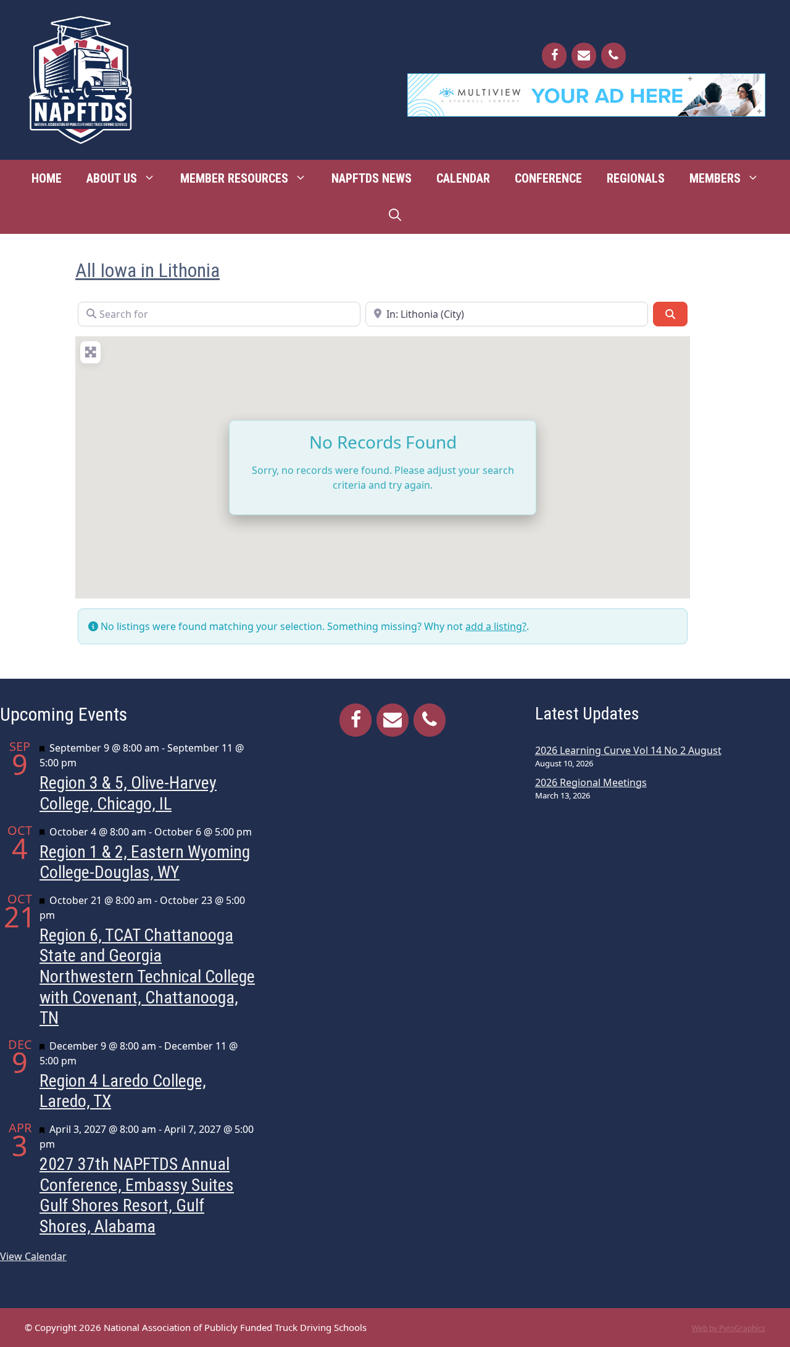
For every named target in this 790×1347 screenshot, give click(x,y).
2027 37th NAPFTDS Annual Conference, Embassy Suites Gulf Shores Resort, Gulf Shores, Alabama (137, 1195)
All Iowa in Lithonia (147, 270)
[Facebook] (554, 55)
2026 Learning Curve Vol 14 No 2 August (628, 750)
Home (46, 178)
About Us (111, 178)
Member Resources (234, 178)
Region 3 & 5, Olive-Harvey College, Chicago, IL (128, 793)
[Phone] (613, 55)
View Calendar (33, 1256)
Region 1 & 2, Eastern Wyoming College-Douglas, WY (145, 862)
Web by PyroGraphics (728, 1328)
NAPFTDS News (371, 178)
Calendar (463, 178)
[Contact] (584, 55)
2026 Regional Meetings (591, 782)
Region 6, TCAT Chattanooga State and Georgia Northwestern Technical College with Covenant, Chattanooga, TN (147, 976)
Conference (548, 178)
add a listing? (495, 626)
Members (715, 178)
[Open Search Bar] (395, 215)
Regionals (636, 178)
